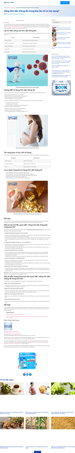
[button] (24, 374)
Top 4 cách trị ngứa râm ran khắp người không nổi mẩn (61, 48)
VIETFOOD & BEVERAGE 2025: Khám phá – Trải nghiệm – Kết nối (61, 66)
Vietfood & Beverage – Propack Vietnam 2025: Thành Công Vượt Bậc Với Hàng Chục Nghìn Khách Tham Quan (61, 62)
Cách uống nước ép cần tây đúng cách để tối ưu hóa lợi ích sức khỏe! (62, 413)
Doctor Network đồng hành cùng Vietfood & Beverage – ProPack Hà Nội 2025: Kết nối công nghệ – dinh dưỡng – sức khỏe (61, 57)
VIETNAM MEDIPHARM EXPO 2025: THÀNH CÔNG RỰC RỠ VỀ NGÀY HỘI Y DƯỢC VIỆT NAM (61, 76)
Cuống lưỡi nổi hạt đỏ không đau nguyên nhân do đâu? (63, 38)
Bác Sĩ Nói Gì (41, 342)
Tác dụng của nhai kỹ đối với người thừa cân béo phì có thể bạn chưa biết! (64, 29)
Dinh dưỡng (12, 7)
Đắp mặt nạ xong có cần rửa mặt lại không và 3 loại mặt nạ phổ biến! (64, 43)
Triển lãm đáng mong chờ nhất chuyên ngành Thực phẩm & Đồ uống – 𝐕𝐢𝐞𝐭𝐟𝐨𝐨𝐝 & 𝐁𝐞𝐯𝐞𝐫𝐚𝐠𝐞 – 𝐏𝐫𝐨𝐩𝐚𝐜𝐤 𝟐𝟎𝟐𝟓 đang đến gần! (61, 72)
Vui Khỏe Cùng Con (19, 343)
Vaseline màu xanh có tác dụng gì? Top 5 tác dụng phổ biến (64, 33)
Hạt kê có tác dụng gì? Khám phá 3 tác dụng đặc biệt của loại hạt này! (63, 447)
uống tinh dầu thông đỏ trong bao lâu (15, 26)
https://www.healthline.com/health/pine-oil (15, 314)
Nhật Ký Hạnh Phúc (10, 343)
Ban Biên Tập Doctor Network (11, 331)
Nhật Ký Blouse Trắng (34, 342)
